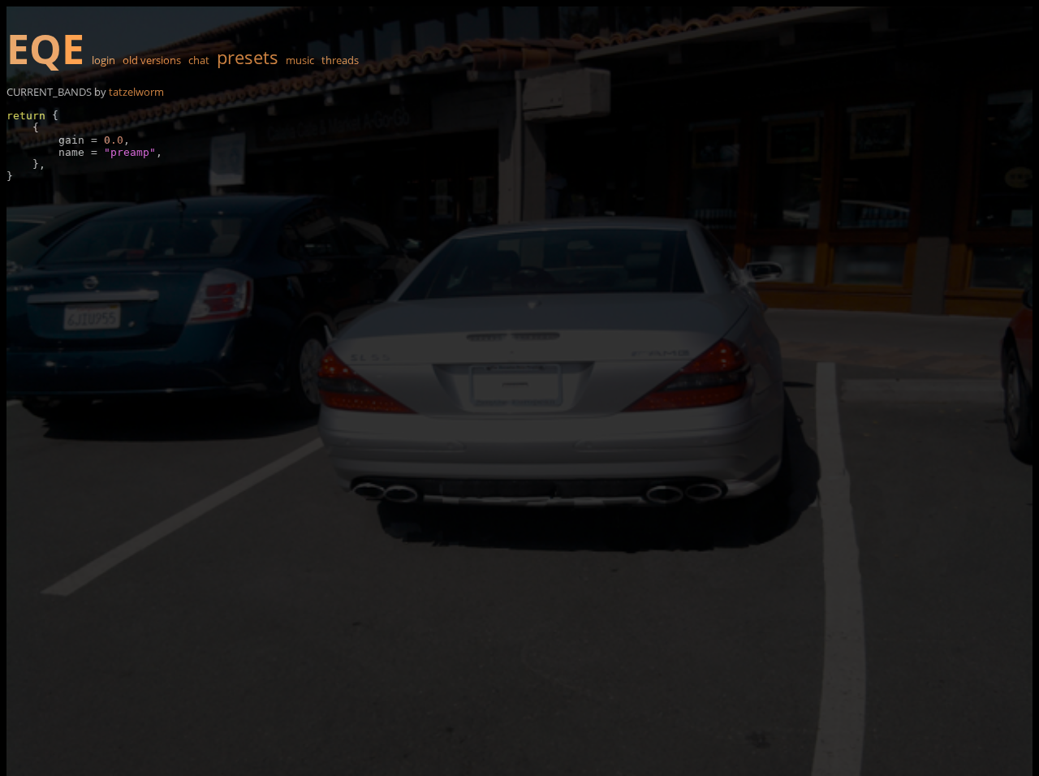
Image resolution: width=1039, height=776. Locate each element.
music (300, 60)
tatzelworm (136, 91)
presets (247, 57)
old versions (152, 60)
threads (340, 60)
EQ (45, 48)
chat (198, 60)
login (103, 60)
